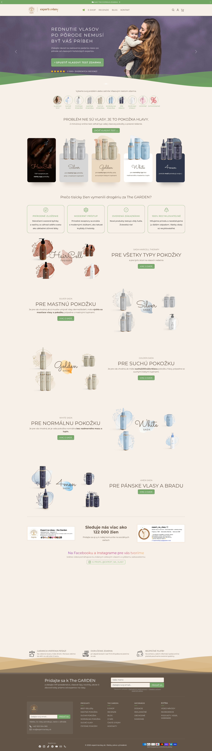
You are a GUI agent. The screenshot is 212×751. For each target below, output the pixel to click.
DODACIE (138, 708)
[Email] (61, 746)
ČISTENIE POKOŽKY (89, 726)
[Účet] (177, 10)
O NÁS (110, 719)
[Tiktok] (48, 746)
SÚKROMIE (139, 719)
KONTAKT (125, 10)
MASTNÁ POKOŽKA (89, 712)
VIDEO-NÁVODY (168, 708)
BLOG (115, 10)
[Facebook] (40, 746)
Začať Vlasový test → (106, 130)
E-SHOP (92, 10)
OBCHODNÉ (139, 715)
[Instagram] (44, 746)
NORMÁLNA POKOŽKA (90, 719)
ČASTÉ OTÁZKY (114, 723)
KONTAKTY (112, 726)
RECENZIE (104, 10)
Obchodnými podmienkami (138, 689)
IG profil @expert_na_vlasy (108, 562)
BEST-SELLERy (87, 708)
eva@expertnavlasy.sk (42, 729)
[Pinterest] (52, 746)
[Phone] (65, 746)
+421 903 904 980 (40, 726)
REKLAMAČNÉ (140, 712)
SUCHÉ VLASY (87, 723)
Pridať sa (157, 685)
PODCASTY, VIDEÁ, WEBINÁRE (169, 716)
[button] (173, 10)
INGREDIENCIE (167, 712)
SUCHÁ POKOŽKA (88, 715)
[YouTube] (56, 746)
